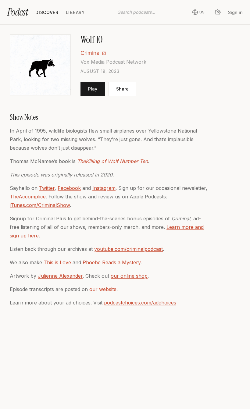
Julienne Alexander (60, 276)
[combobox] (151, 12)
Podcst (17, 12)
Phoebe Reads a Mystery (112, 262)
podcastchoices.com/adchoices (140, 303)
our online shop (129, 276)
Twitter (47, 188)
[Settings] (217, 12)
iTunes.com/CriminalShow (40, 205)
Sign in (235, 12)
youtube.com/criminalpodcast (128, 249)
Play (92, 88)
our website (102, 289)
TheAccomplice (28, 197)
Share (122, 88)
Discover (47, 12)
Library (75, 12)
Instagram (104, 188)
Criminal (90, 53)
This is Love (57, 262)
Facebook (69, 188)
